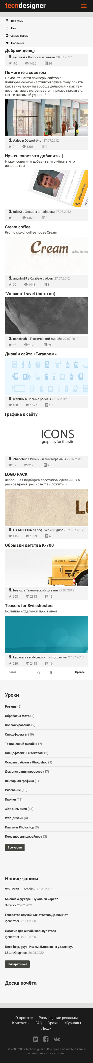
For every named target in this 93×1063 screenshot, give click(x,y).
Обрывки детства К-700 (29, 545)
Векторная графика (22, 781)
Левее (12, 672)
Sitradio (10, 905)
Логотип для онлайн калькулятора (30, 931)
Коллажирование (20, 725)
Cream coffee (18, 226)
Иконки (14, 799)
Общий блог (34, 140)
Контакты (21, 1023)
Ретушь (13, 706)
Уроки (53, 1023)
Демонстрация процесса (27, 771)
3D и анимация (19, 809)
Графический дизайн (46, 339)
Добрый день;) (20, 50)
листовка (12, 888)
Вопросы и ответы (42, 57)
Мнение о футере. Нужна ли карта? (31, 899)
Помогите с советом (25, 72)
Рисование (16, 790)
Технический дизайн (42, 590)
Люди (46, 1028)
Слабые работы (42, 278)
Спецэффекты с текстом (26, 753)
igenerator (12, 921)
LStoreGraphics (16, 953)
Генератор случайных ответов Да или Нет (36, 915)
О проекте (24, 1018)
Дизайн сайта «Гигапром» (31, 353)
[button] (49, 21)
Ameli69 (30, 889)
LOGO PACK (16, 474)
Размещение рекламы (58, 1018)
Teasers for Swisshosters (29, 605)
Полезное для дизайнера (26, 836)
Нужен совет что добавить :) (34, 155)
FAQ (38, 1023)
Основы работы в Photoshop (28, 762)
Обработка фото (19, 716)
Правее (80, 672)
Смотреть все (17, 964)
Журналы (72, 1023)
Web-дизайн (16, 818)
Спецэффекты (19, 734)
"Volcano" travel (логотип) (30, 293)
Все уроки (15, 847)
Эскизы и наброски (40, 212)
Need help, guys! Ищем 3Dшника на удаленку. (39, 947)
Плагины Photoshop (22, 827)
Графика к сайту (21, 414)
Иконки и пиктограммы (48, 459)
